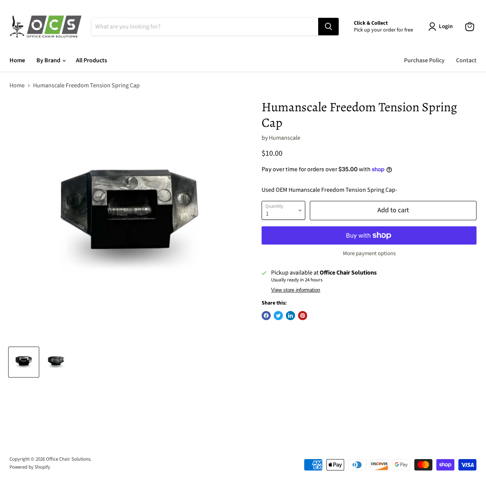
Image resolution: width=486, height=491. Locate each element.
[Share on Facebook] (266, 315)
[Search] (328, 26)
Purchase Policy (424, 60)
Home (17, 60)
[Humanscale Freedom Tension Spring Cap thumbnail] (24, 362)
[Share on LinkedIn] (290, 315)
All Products (91, 60)
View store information (295, 290)
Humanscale (284, 138)
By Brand (49, 60)
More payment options (369, 253)
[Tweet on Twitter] (278, 315)
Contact (466, 60)
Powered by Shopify (29, 467)
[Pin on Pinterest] (302, 315)
